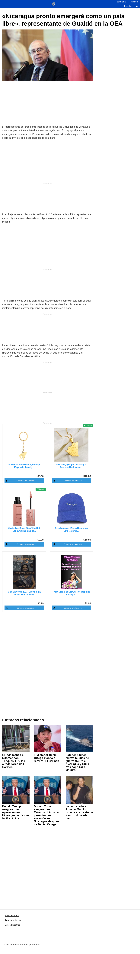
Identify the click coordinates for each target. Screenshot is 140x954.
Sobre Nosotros (12, 925)
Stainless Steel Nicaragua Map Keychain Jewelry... (24, 465)
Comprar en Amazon (25, 481)
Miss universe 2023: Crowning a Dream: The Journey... (24, 593)
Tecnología (121, 1)
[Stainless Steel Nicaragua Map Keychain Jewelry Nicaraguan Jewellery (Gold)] (24, 445)
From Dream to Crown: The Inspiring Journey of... (71, 593)
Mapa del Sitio (12, 915)
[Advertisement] (47, 105)
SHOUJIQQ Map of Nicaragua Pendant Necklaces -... (71, 465)
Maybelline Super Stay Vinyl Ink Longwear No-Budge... (24, 529)
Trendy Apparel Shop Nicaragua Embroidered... (71, 529)
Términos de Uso (13, 920)
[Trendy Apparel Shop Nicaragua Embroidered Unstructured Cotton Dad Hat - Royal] (71, 508)
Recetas (128, 6)
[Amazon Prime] (40, 535)
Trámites (134, 1)
